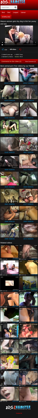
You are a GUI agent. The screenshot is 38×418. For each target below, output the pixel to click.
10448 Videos (28, 100)
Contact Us (19, 413)
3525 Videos (10, 187)
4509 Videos (10, 169)
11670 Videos (9, 100)
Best (3, 12)
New (8, 12)
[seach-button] (15, 7)
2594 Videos (28, 221)
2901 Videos (10, 204)
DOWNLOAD (6, 17)
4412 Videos (28, 169)
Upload (23, 12)
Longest (15, 12)
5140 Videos (10, 152)
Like (6, 49)
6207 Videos (28, 118)
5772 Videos (10, 135)
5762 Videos (28, 135)
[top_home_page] (13, 2)
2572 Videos (28, 239)
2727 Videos (28, 204)
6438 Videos (10, 118)
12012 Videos (28, 83)
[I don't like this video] (20, 49)
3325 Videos (28, 187)
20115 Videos (9, 83)
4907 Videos (28, 152)
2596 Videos (10, 221)
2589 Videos (10, 239)
